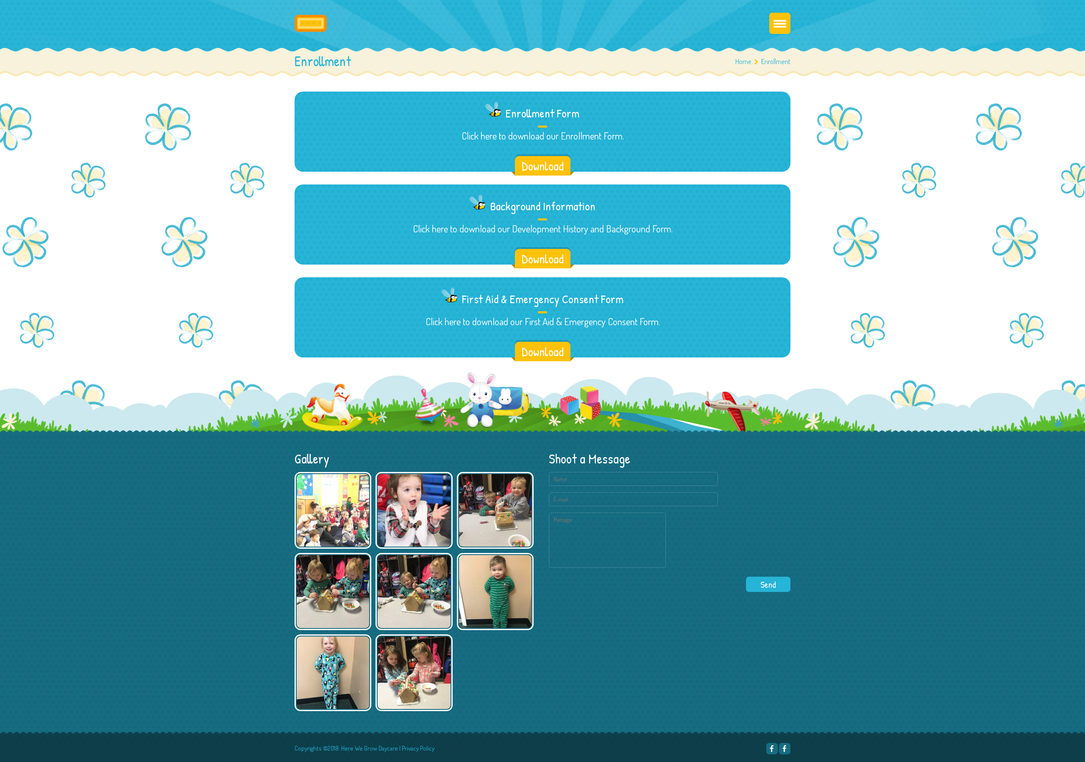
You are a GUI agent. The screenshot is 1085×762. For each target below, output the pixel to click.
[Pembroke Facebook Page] (772, 748)
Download (543, 165)
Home (743, 61)
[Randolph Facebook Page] (784, 748)
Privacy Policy (418, 748)
